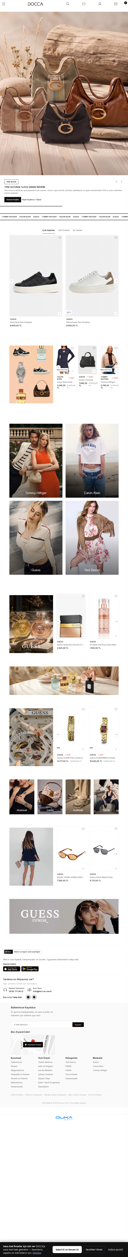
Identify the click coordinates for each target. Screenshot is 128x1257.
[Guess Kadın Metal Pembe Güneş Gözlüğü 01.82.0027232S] (103, 848)
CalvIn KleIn (16, 217)
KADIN (68, 1070)
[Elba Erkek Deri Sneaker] (36, 275)
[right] (116, 281)
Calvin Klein (98, 1066)
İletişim (14, 1066)
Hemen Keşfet (27, 200)
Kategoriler (72, 1058)
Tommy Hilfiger (100, 1070)
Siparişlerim (43, 1086)
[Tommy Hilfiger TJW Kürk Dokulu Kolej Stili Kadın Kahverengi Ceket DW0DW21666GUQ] (109, 360)
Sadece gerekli (115, 1249)
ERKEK (68, 1066)
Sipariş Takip (44, 1078)
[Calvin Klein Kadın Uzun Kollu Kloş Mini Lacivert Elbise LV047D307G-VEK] (65, 360)
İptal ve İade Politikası (77, 1095)
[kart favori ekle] (60, 237)
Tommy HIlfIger (40, 217)
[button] (103, 184)
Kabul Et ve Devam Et (67, 1249)
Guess (27, 217)
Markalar (98, 1058)
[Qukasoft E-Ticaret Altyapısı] (64, 1118)
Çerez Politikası (95, 1095)
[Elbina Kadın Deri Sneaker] (92, 275)
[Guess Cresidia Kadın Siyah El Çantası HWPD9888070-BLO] (87, 360)
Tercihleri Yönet (94, 1249)
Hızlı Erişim (44, 1058)
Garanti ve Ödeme (19, 1078)
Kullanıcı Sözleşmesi (34, 1095)
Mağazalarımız (17, 1070)
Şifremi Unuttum (45, 1074)
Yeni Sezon (71, 1062)
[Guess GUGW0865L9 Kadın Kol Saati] (103, 729)
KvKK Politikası (17, 1095)
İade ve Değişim (45, 1066)
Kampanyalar (17, 1086)
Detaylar (37, 1252)
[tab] (48, 230)
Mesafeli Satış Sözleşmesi (55, 1095)
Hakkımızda (16, 1062)
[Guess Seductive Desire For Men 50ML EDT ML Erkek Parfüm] (71, 616)
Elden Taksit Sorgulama (49, 1082)
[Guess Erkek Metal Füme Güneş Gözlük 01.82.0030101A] (71, 848)
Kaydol (78, 1025)
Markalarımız (16, 1082)
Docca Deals (71, 1074)
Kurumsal (16, 1058)
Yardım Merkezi (45, 1062)
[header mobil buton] (35, 4)
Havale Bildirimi (45, 1070)
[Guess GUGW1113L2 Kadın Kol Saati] (71, 729)
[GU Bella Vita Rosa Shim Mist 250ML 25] (103, 616)
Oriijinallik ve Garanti (20, 1074)
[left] (11, 281)
